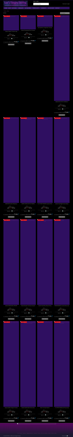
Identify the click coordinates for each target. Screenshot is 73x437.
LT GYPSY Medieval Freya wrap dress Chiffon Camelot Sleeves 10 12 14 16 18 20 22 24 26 (61, 407)
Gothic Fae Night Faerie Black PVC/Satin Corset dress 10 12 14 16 (62, 203)
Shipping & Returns (30, 433)
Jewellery (20, 8)
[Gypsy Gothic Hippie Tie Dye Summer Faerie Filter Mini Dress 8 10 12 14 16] (11, 364)
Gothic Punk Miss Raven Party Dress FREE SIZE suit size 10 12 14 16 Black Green (45, 305)
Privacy (39, 433)
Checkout (24, 433)
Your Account (19, 433)
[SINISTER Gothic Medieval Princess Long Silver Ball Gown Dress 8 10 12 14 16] (11, 160)
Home (5, 8)
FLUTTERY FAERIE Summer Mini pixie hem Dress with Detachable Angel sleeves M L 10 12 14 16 (45, 203)
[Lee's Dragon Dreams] (15, 6)
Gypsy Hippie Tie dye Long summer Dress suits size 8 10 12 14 (11, 31)
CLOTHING (14, 8)
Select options (11, 44)
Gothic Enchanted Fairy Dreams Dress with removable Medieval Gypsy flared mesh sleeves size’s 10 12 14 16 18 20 (28, 30)
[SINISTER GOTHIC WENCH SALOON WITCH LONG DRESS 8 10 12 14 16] (62, 58)
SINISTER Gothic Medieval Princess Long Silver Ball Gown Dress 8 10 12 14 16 (11, 203)
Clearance (43, 8)
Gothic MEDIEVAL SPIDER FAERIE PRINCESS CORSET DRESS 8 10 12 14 (11, 305)
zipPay (55, 433)
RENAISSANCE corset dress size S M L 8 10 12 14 (62, 305)
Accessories (28, 8)
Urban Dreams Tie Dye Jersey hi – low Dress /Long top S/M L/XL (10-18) (28, 305)
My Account (65, 3)
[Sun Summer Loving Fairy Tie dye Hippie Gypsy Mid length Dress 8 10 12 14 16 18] (45, 21)
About (49, 433)
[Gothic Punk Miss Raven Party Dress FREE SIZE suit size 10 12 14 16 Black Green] (45, 262)
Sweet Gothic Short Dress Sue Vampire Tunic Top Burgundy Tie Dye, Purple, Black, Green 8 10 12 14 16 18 (28, 407)
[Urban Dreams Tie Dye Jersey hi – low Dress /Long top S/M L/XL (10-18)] (28, 262)
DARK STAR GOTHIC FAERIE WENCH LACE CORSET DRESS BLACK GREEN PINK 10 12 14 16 (28, 203)
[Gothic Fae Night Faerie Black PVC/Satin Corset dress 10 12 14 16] (62, 160)
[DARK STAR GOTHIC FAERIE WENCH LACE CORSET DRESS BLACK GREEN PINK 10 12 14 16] (28, 160)
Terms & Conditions (44, 433)
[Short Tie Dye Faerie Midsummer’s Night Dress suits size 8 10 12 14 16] (45, 364)
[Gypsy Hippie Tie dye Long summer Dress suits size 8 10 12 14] (11, 22)
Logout (68, 3)
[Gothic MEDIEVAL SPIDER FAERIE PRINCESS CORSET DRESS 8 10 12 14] (11, 262)
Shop (9, 8)
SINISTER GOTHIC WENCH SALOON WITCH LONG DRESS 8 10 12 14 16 (61, 101)
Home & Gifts (36, 8)
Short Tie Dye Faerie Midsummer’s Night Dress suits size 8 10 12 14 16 (45, 407)
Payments (35, 433)
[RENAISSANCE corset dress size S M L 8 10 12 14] (62, 262)
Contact (57, 8)
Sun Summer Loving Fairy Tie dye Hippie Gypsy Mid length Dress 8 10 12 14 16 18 (45, 27)
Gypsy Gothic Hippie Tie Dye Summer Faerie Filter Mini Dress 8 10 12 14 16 (11, 407)
